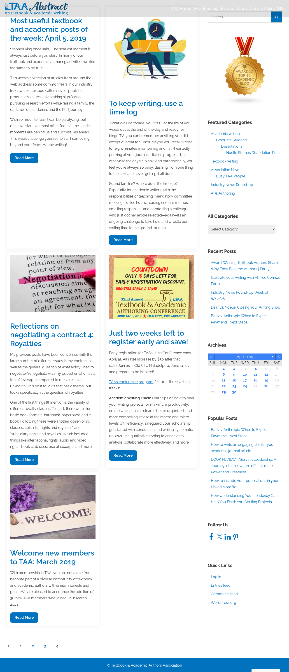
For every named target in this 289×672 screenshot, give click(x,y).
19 (266, 380)
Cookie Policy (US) (267, 8)
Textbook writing (224, 161)
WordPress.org (223, 602)
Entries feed (221, 585)
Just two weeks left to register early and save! (148, 337)
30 (234, 392)
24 (245, 386)
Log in (216, 577)
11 (255, 374)
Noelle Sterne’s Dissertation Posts (253, 153)
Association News (225, 170)
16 (234, 380)
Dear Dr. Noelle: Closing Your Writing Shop (245, 307)
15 (224, 380)
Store (242, 8)
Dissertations (231, 146)
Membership (206, 8)
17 (245, 380)
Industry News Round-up (232, 185)
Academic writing (225, 134)
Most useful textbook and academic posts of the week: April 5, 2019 (48, 29)
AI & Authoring (223, 193)
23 (234, 386)
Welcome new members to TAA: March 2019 (52, 557)
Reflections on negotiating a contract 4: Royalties (51, 335)
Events (227, 8)
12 (266, 374)
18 (256, 380)
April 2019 (245, 357)
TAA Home (181, 8)
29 (224, 392)
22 (224, 386)
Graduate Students (231, 140)
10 (245, 374)
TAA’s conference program (131, 382)
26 (266, 386)
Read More (24, 159)
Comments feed (224, 594)
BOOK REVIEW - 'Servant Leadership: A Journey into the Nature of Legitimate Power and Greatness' (243, 465)
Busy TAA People (230, 176)
